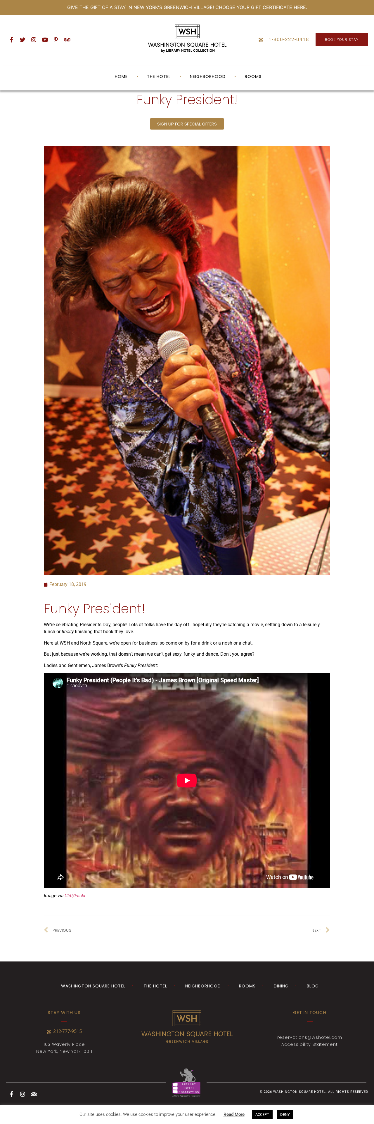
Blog (313, 986)
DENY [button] (285, 1114)
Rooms (253, 76)
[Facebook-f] (11, 39)
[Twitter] (22, 39)
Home (121, 76)
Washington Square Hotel (93, 986)
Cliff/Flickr (75, 895)
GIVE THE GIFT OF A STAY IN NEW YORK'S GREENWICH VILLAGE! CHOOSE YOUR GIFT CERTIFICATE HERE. (187, 7)
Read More (234, 1114)
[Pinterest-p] (55, 39)
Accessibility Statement (309, 1044)
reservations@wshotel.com (309, 1037)
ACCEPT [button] (262, 1114)
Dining (281, 986)
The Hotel (155, 986)
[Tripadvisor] (66, 39)
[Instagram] (33, 39)
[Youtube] (44, 39)
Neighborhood (208, 76)
